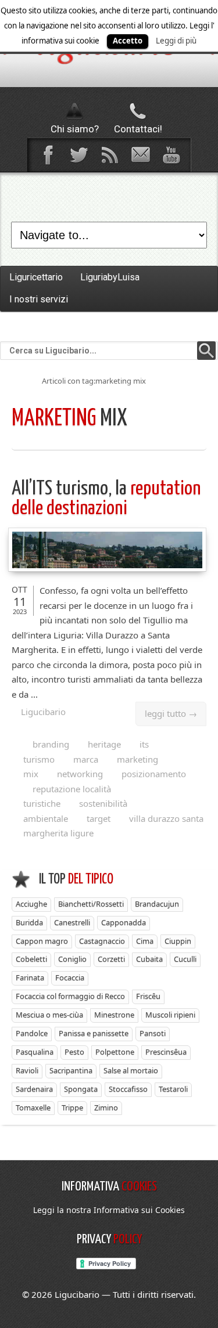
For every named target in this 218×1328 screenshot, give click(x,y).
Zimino (106, 1107)
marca (85, 759)
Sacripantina (70, 1070)
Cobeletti (31, 959)
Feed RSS (109, 155)
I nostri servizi (38, 299)
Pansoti (153, 1033)
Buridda (29, 922)
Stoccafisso (128, 1089)
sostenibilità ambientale (75, 810)
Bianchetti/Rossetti (91, 903)
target (98, 818)
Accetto (127, 40)
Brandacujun (157, 903)
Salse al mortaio (130, 1070)
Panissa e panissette (93, 1033)
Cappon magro (42, 941)
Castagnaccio (102, 941)
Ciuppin (178, 941)
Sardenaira (34, 1089)
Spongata (81, 1089)
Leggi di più (176, 40)
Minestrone (114, 1014)
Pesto (74, 1051)
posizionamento (153, 774)
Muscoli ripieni (170, 1014)
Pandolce (32, 1033)
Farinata (30, 977)
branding (51, 744)
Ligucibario (43, 711)
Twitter (78, 155)
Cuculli (185, 959)
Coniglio (72, 959)
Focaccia (69, 977)
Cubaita (149, 959)
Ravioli (27, 1070)
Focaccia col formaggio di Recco (70, 996)
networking (80, 774)
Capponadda (123, 922)
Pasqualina (34, 1051)
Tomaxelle (33, 1107)
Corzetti (111, 959)
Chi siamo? (75, 129)
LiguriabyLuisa (110, 277)
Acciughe (31, 903)
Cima (144, 941)
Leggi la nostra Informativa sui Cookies (109, 1209)
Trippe (72, 1107)
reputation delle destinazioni (106, 498)
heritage (104, 744)
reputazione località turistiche (67, 796)
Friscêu (148, 996)
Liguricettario (36, 277)
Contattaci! (138, 129)
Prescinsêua (166, 1051)
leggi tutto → (171, 713)
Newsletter (140, 155)
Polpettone (114, 1051)
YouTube (171, 155)
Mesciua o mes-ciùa (49, 1014)
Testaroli (173, 1089)
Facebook (48, 155)
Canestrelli (72, 922)
